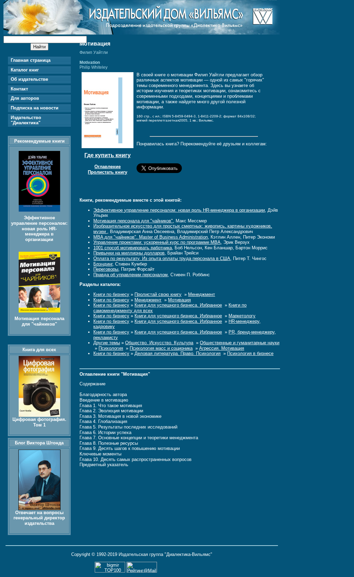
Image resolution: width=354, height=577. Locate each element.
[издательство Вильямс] (141, 33)
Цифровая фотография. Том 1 (39, 422)
